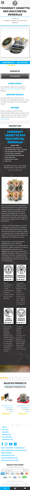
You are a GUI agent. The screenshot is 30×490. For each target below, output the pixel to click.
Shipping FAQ (7, 439)
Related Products (15, 383)
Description (15, 126)
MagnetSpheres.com (9, 457)
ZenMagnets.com (8, 455)
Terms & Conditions (11, 481)
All (17, 18)
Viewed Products (15, 387)
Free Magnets (6, 452)
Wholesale (6, 434)
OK (26, 470)
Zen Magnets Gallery (10, 460)
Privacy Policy (20, 481)
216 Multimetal (15, 76)
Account (5, 432)
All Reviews (7, 437)
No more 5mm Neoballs (12, 89)
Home (14, 18)
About (4, 427)
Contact (5, 429)
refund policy (5, 119)
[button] (11, 65)
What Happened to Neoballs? (13, 447)
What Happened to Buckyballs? (14, 450)
